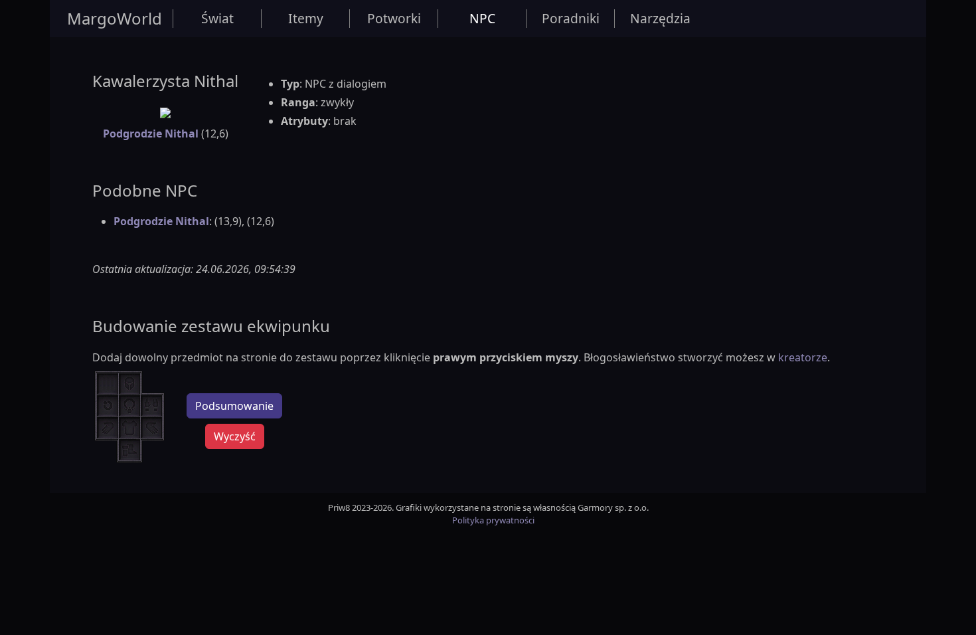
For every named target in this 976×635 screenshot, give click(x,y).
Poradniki (571, 18)
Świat (217, 18)
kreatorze (802, 357)
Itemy (305, 18)
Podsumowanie (234, 406)
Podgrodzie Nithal (151, 133)
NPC (482, 18)
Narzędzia (660, 18)
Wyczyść (235, 436)
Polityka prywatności (493, 520)
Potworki (394, 18)
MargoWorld (114, 18)
